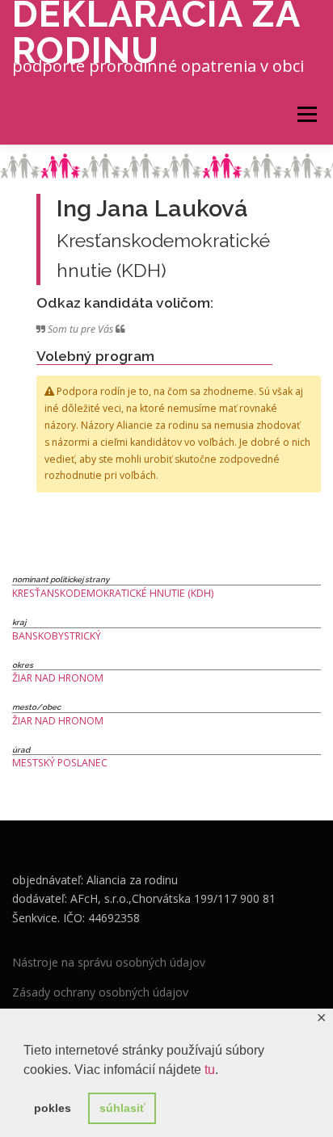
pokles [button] (52, 1107)
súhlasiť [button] (122, 1107)
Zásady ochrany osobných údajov (100, 992)
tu (209, 1069)
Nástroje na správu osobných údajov (108, 962)
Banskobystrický (56, 636)
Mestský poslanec (59, 763)
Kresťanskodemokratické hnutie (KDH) (112, 593)
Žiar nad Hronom (57, 678)
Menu (306, 114)
